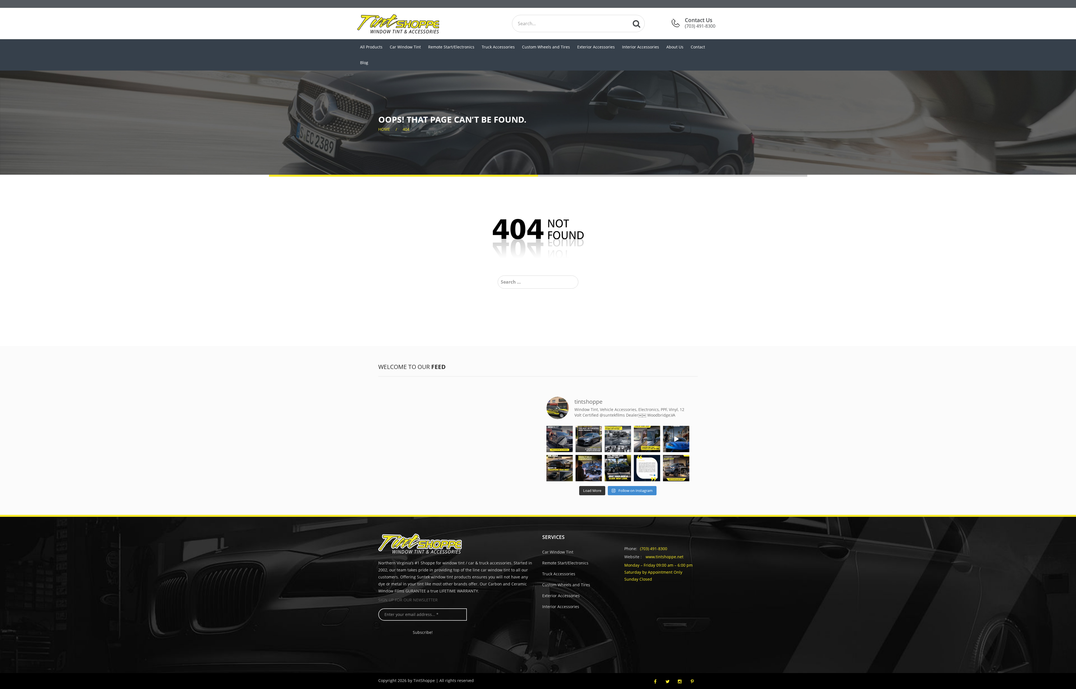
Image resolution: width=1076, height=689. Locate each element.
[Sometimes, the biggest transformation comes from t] (618, 468)
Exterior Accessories (596, 47)
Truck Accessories (498, 47)
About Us (674, 47)
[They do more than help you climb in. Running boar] (559, 439)
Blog (364, 62)
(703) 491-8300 (653, 548)
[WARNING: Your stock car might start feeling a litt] (559, 468)
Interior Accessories (640, 47)
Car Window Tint (405, 47)
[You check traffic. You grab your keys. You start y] (589, 468)
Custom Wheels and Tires (546, 47)
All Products (371, 47)
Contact (698, 47)
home (384, 129)
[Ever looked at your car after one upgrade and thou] (676, 439)
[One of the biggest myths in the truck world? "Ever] (676, 468)
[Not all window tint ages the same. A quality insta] (647, 439)
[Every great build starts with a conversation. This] (589, 439)
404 (406, 129)
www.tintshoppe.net (664, 556)
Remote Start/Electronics (451, 47)
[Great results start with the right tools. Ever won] (618, 439)
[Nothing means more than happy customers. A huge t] (647, 468)
